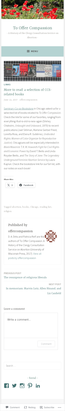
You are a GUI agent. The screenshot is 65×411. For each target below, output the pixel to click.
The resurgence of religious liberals (25, 275)
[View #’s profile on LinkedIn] (38, 385)
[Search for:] (32, 365)
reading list (45, 207)
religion (8, 211)
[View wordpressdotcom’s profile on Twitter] (15, 385)
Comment (46, 343)
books (25, 207)
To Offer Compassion (32, 28)
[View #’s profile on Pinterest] (30, 385)
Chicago (34, 207)
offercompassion (28, 99)
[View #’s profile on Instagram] (23, 385)
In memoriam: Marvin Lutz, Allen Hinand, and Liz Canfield (33, 289)
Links (7, 84)
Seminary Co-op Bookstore (19, 108)
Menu (34, 51)
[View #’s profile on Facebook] (7, 385)
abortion (16, 207)
